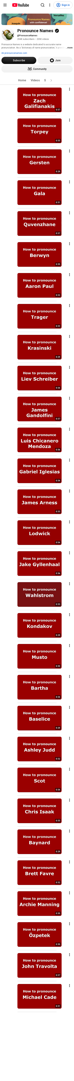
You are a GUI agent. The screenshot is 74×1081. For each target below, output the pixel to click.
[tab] (22, 80)
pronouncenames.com (15, 53)
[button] (51, 80)
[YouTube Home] (20, 5)
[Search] (42, 5)
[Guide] (5, 5)
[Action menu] (69, 89)
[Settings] (50, 5)
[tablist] (37, 80)
